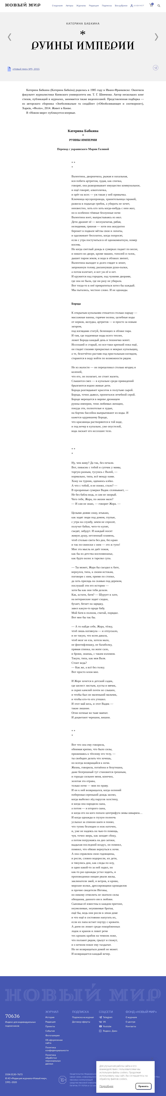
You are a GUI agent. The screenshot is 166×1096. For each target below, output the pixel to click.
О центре (130, 1021)
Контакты (131, 1026)
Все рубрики (121, 5)
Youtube (107, 1026)
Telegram (107, 1017)
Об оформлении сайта (54, 1041)
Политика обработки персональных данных (53, 1059)
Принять (143, 1086)
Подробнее (106, 1086)
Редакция (94, 5)
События (50, 1030)
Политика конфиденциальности (56, 1049)
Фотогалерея (52, 1035)
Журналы (81, 5)
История (49, 1017)
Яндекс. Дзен (110, 1030)
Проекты (50, 1026)
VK (104, 1021)
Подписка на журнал (83, 1017)
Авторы (69, 5)
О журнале (57, 5)
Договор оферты (81, 1021)
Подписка (107, 5)
